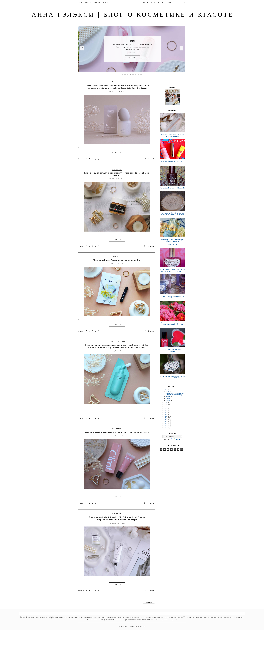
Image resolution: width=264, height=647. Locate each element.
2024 (166, 404)
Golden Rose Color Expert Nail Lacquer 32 (172, 188)
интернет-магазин (107, 620)
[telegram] (162, 2)
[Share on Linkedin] (95, 159)
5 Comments (150, 590)
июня (168, 391)
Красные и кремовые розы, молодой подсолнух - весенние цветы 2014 (172, 323)
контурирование (118, 620)
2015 (166, 422)
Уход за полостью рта (214, 617)
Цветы (242, 617)
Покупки (127, 617)
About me (88, 2)
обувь (157, 620)
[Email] (159, 2)
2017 (166, 418)
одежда (161, 620)
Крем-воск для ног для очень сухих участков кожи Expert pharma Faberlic (116, 174)
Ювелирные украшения (94, 620)
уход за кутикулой (172, 620)
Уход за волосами (167, 617)
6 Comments (150, 503)
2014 (166, 424)
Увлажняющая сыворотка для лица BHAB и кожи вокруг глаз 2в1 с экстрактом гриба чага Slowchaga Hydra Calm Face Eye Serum (116, 86)
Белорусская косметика (36, 617)
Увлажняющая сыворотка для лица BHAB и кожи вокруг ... (175, 394)
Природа (132, 617)
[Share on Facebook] (86, 159)
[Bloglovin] (155, 2)
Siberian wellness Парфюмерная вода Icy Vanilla (116, 260)
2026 (166, 389)
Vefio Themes (142, 626)
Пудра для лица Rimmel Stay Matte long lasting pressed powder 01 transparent (172, 213)
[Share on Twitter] (89, 159)
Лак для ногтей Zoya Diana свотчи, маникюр (172, 350)
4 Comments (150, 159)
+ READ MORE (116, 152)
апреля (168, 397)
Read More (132, 56)
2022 (166, 408)
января (168, 400)
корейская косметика (117, 82)
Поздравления (120, 617)
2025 (166, 402)
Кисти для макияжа (83, 617)
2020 (166, 412)
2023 (166, 406)
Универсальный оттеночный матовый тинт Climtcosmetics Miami (117, 432)
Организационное (101, 617)
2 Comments (150, 246)
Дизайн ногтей (70, 617)
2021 (166, 410)
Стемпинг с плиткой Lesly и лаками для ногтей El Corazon (172, 297)
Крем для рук (117, 513)
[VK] (144, 2)
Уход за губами (178, 617)
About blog (97, 2)
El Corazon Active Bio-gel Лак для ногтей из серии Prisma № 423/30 (172, 377)
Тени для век (155, 617)
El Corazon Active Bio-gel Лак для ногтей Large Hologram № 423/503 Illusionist (172, 270)
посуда (166, 620)
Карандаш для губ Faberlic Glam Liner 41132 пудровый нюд (172, 135)
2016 (166, 420)
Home (80, 2)
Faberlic (24, 617)
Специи (142, 617)
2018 (166, 416)
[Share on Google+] (98, 159)
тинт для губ (117, 428)
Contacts (105, 2)
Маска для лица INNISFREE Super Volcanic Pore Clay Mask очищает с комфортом (131, 46)
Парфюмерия (116, 256)
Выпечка (47, 617)
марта (168, 399)
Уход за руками (224, 617)
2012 (166, 428)
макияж (153, 620)
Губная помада (57, 617)
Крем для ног (117, 169)
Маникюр (93, 617)
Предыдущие (149, 602)
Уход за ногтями (202, 617)
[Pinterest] (151, 2)
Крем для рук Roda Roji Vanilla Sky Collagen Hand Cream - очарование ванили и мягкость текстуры (117, 518)
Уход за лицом (190, 617)
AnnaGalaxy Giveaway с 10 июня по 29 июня (172, 162)
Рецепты (137, 617)
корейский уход (144, 620)
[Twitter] (148, 2)
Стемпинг (148, 617)
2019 (166, 414)
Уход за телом (234, 617)
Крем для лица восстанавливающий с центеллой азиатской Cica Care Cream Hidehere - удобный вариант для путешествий (116, 346)
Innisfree (131, 42)
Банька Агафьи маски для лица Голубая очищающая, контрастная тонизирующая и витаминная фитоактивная (172, 242)
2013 (166, 426)
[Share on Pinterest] (92, 159)
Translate (178, 439)
